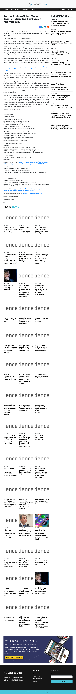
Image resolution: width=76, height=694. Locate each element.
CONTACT (33, 9)
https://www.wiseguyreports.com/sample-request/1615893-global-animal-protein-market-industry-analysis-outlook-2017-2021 (26, 68)
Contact (35, 681)
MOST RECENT (15, 9)
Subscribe (62, 681)
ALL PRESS (25, 9)
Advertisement (37, 679)
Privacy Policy (37, 676)
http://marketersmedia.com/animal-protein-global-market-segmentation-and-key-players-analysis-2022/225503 (26, 190)
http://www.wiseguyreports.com (32, 194)
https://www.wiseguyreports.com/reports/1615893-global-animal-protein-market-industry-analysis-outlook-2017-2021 (26, 163)
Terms (35, 674)
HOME (6, 9)
